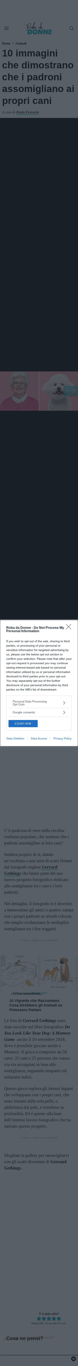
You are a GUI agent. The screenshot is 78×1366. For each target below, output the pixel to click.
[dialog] (39, 683)
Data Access (39, 738)
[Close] (70, 628)
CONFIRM (23, 723)
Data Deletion (15, 738)
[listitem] (39, 703)
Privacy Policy (62, 738)
